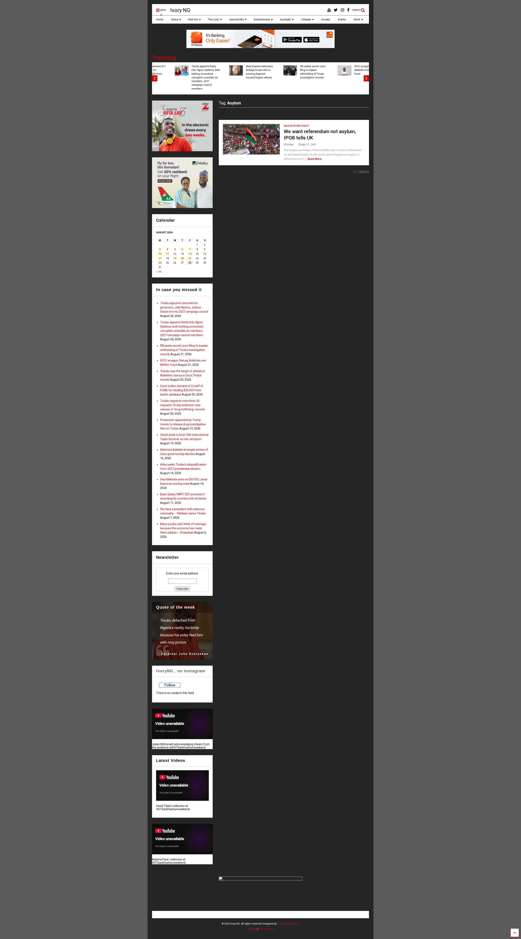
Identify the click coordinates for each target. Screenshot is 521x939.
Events (342, 19)
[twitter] (336, 10)
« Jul (158, 271)
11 (167, 253)
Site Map (252, 929)
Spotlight (285, 19)
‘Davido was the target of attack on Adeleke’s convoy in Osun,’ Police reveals (295, 72)
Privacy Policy (266, 929)
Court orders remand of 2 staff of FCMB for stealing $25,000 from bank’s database (350, 72)
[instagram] (342, 10)
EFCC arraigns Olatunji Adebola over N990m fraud (239, 70)
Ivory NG (180, 10)
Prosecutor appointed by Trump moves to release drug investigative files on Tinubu (183, 424)
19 (174, 258)
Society (325, 19)
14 (189, 253)
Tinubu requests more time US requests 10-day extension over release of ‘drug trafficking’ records (182, 405)
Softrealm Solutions (288, 923)
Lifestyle (306, 19)
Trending (164, 57)
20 (182, 258)
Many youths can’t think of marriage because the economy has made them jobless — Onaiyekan (183, 528)
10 (160, 253)
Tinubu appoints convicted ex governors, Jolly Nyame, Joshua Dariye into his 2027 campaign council (184, 307)
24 (160, 262)
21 (189, 258)
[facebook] (348, 10)
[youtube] (329, 10)
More (357, 19)
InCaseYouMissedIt (296, 126)
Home (159, 19)
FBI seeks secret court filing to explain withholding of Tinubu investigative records (185, 72)
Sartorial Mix (236, 19)
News (174, 19)
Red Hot (193, 19)
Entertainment (262, 19)
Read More (315, 158)
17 (160, 258)
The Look (213, 19)
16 (204, 253)
